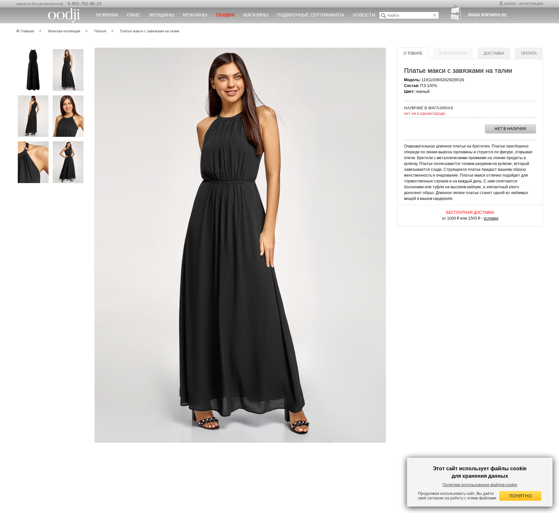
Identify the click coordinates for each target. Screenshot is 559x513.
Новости (364, 14)
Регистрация (531, 3)
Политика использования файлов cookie (480, 485)
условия (491, 218)
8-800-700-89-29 (84, 3)
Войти (510, 3)
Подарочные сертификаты (310, 14)
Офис (133, 14)
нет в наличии (510, 128)
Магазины (255, 14)
